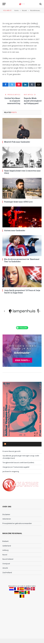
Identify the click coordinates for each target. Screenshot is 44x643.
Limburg (5, 550)
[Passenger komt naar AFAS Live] (22, 188)
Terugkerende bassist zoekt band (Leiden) (18, 462)
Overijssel (6, 563)
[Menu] (4, 4)
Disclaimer (6, 514)
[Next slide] (40, 311)
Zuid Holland (7, 572)
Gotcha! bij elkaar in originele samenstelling (12, 100)
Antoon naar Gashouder (14, 230)
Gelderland (6, 546)
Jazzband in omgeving (11, 471)
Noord (4, 555)
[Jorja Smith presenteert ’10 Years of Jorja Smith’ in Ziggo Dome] (22, 276)
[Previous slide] (5, 311)
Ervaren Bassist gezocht (11, 451)
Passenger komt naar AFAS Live (18, 202)
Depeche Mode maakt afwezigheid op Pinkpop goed (32, 100)
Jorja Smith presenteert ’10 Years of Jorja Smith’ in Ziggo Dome (22, 291)
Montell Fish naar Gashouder (17, 142)
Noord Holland (7, 559)
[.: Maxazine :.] (22, 4)
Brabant (5, 541)
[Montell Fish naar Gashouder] (22, 128)
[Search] (40, 4)
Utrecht (5, 568)
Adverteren (6, 519)
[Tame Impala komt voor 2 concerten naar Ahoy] (22, 157)
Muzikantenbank (13, 444)
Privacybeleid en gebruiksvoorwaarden (17, 523)
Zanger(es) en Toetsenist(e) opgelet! (16, 467)
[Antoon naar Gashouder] (22, 217)
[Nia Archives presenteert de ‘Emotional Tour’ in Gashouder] (22, 245)
